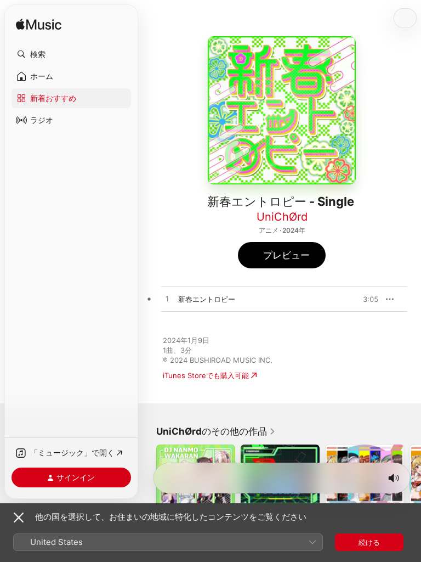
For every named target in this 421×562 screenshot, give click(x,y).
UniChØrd (282, 216)
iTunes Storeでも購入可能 (206, 375)
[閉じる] (19, 517)
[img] (38, 25)
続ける (369, 542)
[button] (71, 54)
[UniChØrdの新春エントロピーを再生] (167, 299)
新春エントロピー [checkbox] (206, 299)
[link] (216, 431)
